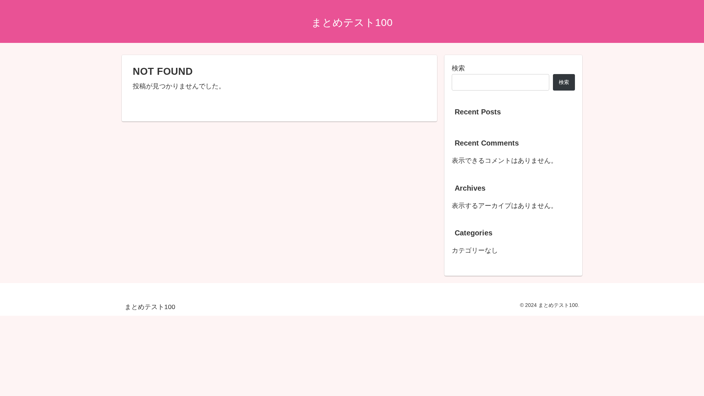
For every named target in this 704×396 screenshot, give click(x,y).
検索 (458, 68)
